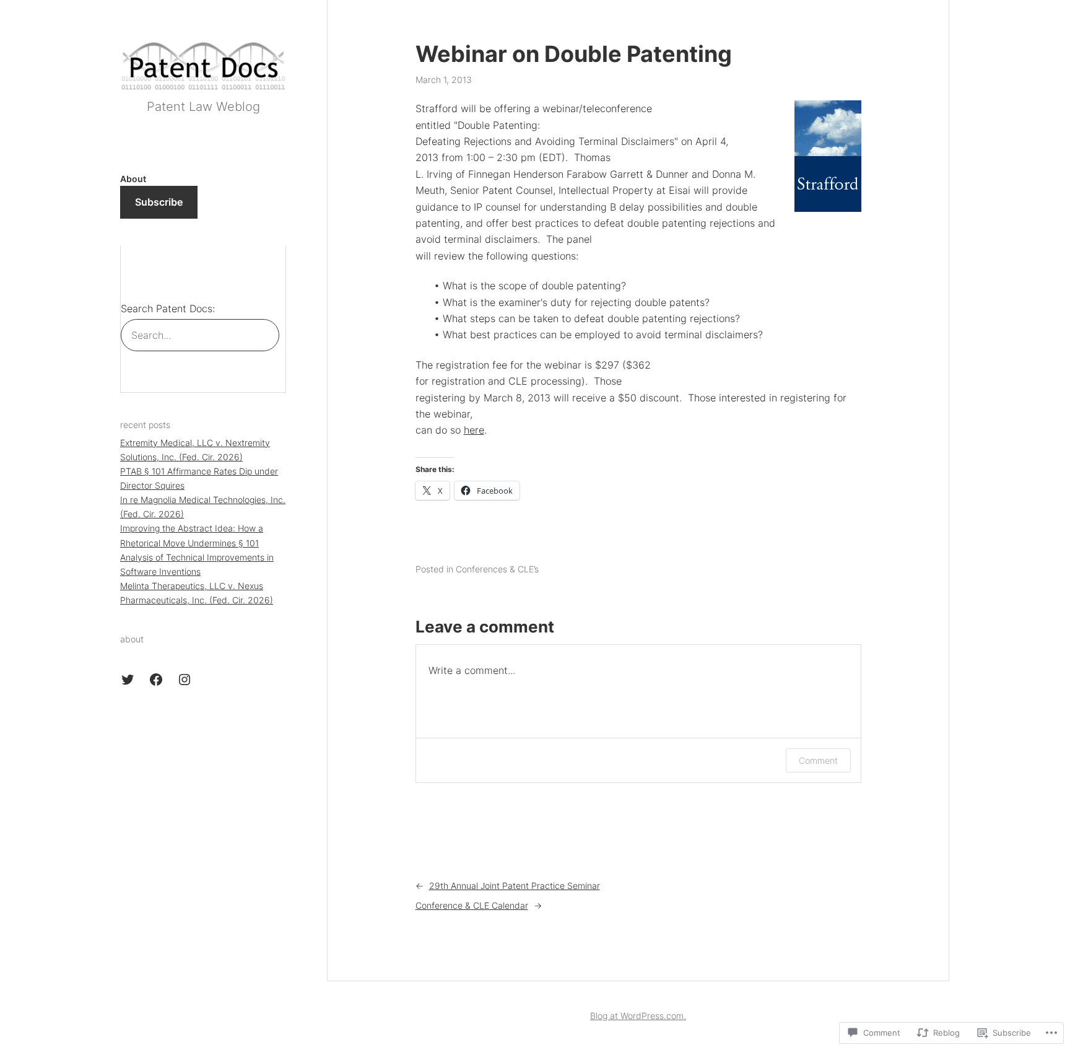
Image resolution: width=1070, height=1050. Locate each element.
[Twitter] (127, 679)
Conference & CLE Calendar (471, 905)
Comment (818, 760)
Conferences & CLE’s (497, 569)
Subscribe (159, 202)
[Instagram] (184, 679)
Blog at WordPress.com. (638, 1015)
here (474, 430)
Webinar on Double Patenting (573, 54)
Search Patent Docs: (168, 308)
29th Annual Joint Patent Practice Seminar (514, 885)
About (133, 178)
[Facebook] (156, 679)
